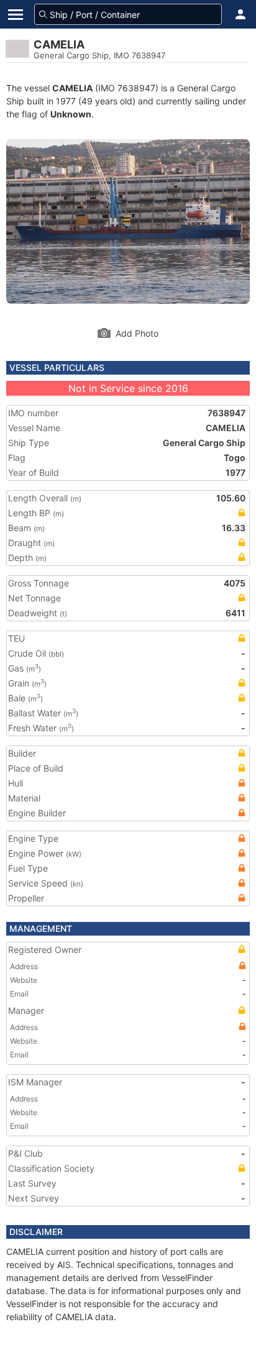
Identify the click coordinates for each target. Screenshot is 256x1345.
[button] (240, 14)
